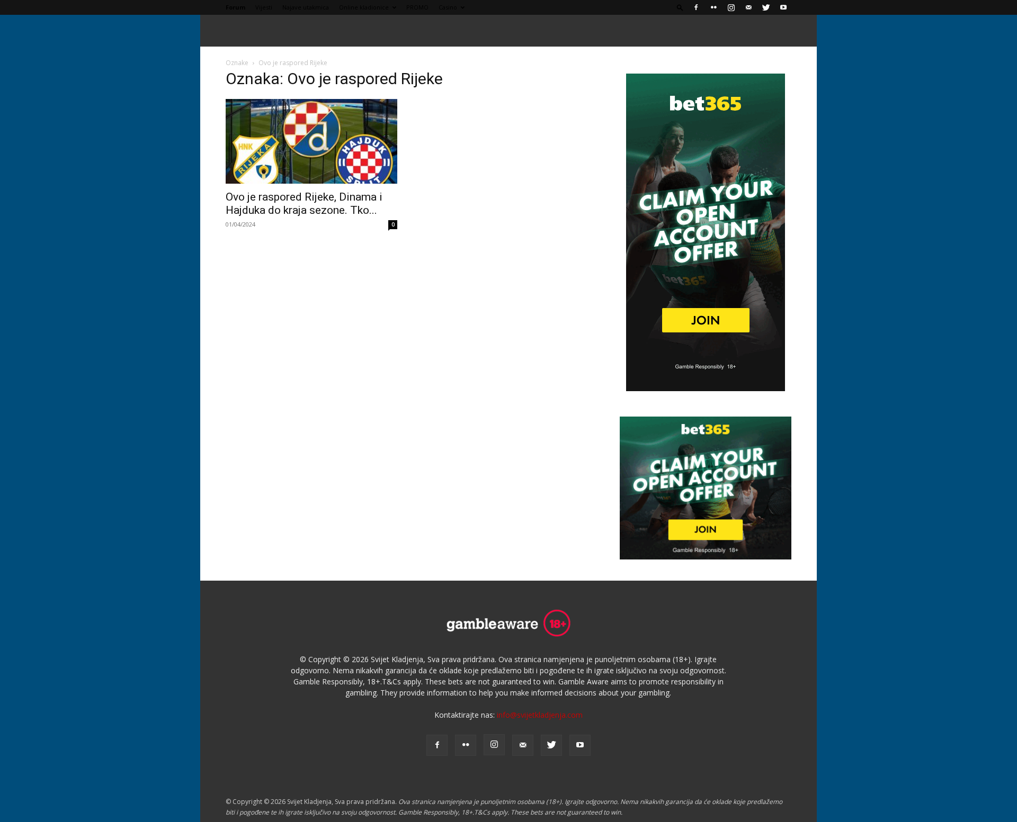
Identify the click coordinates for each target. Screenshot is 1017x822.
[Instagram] (731, 7)
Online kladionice (364, 7)
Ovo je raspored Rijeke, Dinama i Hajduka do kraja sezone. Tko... (304, 203)
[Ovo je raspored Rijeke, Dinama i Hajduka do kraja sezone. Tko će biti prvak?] (311, 141)
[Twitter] (766, 7)
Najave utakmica (305, 7)
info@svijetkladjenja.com (540, 715)
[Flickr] (713, 7)
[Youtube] (783, 7)
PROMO (417, 7)
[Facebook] (696, 7)
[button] (680, 7)
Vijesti (263, 7)
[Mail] (748, 7)
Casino (448, 7)
